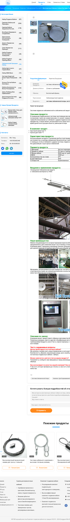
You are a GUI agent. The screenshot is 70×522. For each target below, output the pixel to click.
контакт (11, 153)
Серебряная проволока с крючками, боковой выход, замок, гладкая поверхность (27, 490)
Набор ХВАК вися (11, 73)
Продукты (3, 487)
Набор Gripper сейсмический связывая (12, 124)
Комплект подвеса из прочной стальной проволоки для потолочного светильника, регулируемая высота (51, 504)
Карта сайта (4, 497)
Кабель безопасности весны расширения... (11, 87)
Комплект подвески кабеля (49, 481)
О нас (1, 492)
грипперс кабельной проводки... (11, 23)
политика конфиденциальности (6, 504)
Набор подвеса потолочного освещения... (11, 54)
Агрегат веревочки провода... (11, 43)
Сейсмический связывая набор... (11, 64)
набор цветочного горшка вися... (11, 69)
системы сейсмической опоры (40, 378)
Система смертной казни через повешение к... (11, 78)
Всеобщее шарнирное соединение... (11, 32)
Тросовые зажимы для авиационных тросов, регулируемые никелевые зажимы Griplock (26, 507)
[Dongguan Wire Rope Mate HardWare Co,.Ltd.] (8, 3)
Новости (2, 494)
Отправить (41, 410)
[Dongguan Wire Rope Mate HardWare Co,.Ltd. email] (2, 148)
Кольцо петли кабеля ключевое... (11, 83)
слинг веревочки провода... (11, 48)
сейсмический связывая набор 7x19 (14, 116)
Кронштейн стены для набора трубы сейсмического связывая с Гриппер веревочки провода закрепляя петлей (15, 111)
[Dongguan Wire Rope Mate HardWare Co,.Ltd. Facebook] (66, 505)
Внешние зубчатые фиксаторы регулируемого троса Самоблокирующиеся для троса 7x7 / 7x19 (27, 499)
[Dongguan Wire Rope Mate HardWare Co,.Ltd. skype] (11, 148)
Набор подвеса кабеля (11, 19)
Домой (2, 484)
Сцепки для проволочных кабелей (24, 482)
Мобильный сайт (5, 499)
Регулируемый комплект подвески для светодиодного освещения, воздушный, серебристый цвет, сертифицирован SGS (51, 487)
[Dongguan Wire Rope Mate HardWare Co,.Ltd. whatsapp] (7, 148)
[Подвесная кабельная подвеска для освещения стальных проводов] (14, 445)
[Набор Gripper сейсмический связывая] (4, 124)
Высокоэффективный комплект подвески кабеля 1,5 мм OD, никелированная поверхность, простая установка (50, 495)
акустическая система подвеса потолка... (11, 97)
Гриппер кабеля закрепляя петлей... (11, 28)
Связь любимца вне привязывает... (11, 92)
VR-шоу (2, 489)
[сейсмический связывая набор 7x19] (4, 118)
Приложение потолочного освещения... (11, 38)
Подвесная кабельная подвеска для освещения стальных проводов (14, 462)
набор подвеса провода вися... (11, 59)
